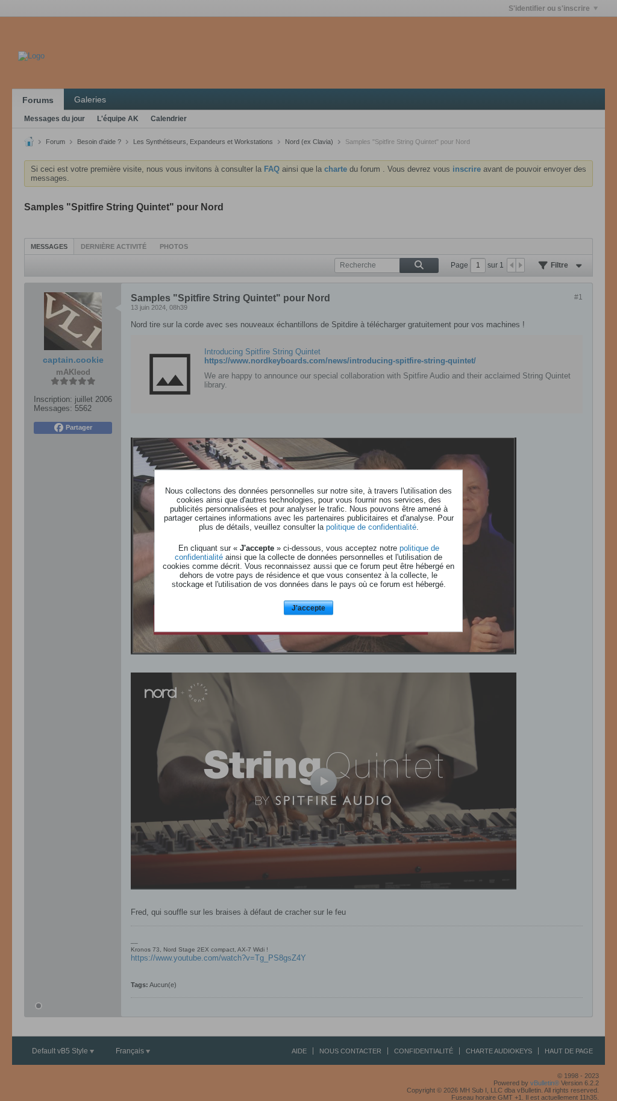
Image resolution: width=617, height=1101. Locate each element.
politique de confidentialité (371, 527)
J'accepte (308, 608)
